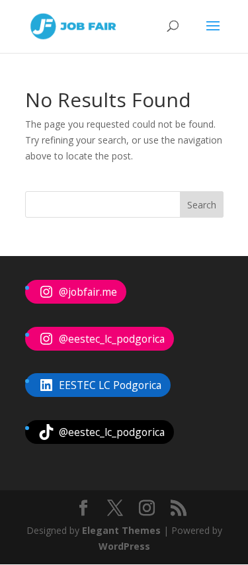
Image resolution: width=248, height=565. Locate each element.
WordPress (124, 546)
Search (201, 204)
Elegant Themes (121, 530)
